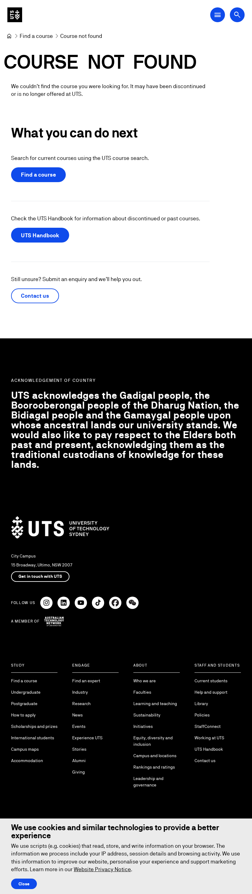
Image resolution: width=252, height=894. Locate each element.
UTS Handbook (40, 235)
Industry (80, 692)
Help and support (211, 692)
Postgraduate (24, 703)
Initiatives (143, 726)
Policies (202, 714)
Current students (211, 680)
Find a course (38, 174)
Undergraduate (26, 692)
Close (24, 883)
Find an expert (86, 680)
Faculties (142, 692)
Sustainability (146, 714)
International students (32, 737)
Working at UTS (209, 737)
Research (81, 703)
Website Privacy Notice (102, 869)
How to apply (23, 714)
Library (201, 703)
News (77, 714)
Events (78, 726)
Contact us (35, 295)
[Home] (9, 36)
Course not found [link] (81, 36)
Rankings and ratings (154, 767)
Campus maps (25, 749)
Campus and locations (154, 755)
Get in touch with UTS (40, 576)
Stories (79, 749)
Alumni (79, 760)
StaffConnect (208, 726)
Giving (78, 771)
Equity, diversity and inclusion (153, 741)
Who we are (144, 680)
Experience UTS (87, 737)
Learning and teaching (155, 703)
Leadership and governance (148, 781)
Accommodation (27, 760)
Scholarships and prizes (34, 726)
